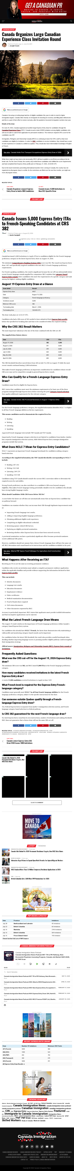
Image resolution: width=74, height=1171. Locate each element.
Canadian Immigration (40, 730)
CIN (51, 730)
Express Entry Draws (14, 1155)
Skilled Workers (11, 1120)
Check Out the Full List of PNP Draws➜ (16, 938)
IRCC (16, 1116)
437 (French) (7, 1049)
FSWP (68, 1111)
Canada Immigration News (23, 730)
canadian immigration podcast (60, 1108)
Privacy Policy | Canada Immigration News (42, 1160)
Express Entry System (46, 1111)
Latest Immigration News (27, 1116)
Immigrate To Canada (65, 1152)
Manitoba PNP (60, 1116)
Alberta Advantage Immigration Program (17, 1103)
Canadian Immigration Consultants (16, 1157)
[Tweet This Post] (31, 103)
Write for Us (53, 1157)
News (3, 1118)
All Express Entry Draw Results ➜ (14, 1064)
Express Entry (33, 732)
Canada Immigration (7, 1106)
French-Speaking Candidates (57, 732)
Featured (43, 732)
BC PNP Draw (37, 1103)
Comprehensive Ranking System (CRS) (15, 732)
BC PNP (30, 1103)
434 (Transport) (8, 1058)
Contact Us (24, 1160)
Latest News (40, 1116)
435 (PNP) (6, 1055)
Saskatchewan (57, 1118)
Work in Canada (39, 1121)
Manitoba (17, 929)
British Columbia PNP (58, 1103)
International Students (8, 1116)
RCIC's (51, 1118)
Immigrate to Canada (10, 734)
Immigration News (55, 1114)
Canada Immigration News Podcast (30, 1152)
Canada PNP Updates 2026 (30, 1155)
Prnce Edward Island (20, 936)
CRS (12, 1111)
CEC (3, 1111)
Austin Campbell (15, 235)
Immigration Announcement (49, 1155)
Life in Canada (64, 1155)
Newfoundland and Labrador (23, 923)
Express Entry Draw (32, 1111)
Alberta (4, 1103)
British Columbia (19, 926)
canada (67, 1103)
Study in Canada (27, 1121)
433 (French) (7, 1061)
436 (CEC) (6, 1052)
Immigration (23, 734)
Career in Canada (34, 1157)
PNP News (34, 1118)
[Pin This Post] (43, 103)
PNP (30, 734)
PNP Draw (26, 1118)
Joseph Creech (14, 46)
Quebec (46, 1118)
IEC (3, 1114)
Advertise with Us (64, 1157)
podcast (41, 1118)
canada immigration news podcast (58, 1106)
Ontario (12, 1118)
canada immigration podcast (11, 1108)
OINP (7, 1118)
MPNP (67, 1116)
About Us (44, 1157)
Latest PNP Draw (50, 1116)
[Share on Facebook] (18, 103)
